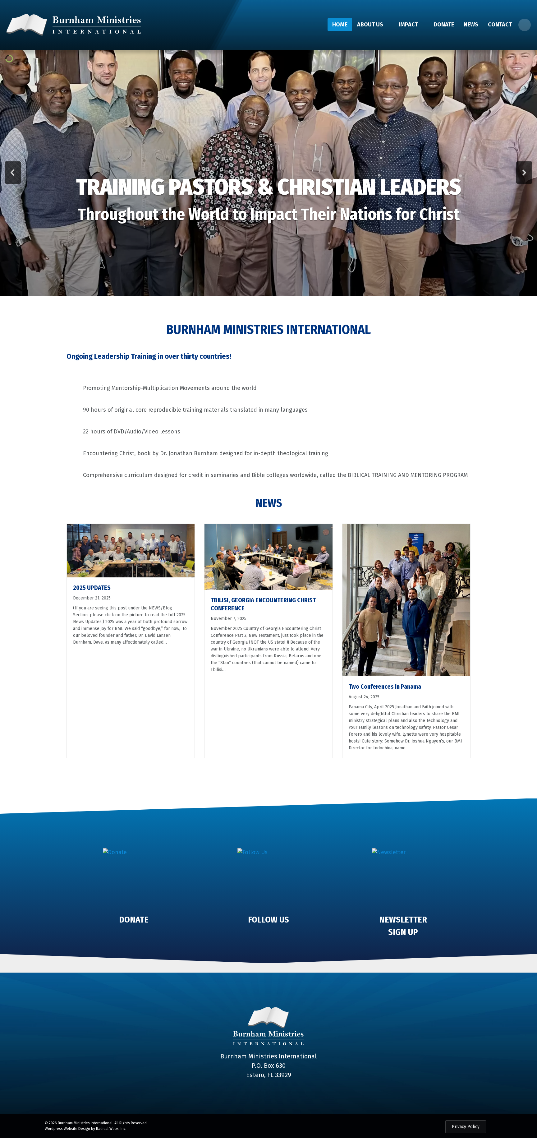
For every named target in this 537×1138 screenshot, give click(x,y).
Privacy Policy (466, 1126)
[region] (268, 172)
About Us (370, 24)
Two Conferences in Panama (385, 686)
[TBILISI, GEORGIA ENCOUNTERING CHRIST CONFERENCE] (268, 556)
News (471, 24)
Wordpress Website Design (67, 1128)
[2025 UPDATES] (131, 550)
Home (339, 24)
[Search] (524, 25)
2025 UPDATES (92, 587)
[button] (13, 172)
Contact (500, 24)
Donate (444, 24)
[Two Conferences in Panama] (406, 599)
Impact (408, 24)
